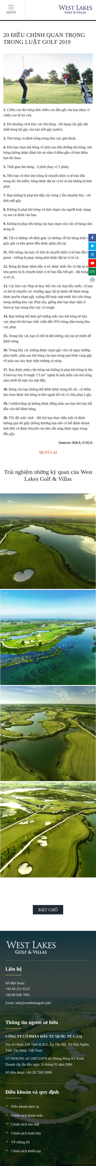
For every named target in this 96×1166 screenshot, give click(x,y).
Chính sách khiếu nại (26, 1151)
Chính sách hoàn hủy (26, 1133)
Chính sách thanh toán (27, 1115)
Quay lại (48, 452)
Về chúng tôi (20, 1142)
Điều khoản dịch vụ (25, 1106)
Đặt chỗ (48, 909)
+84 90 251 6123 (17, 989)
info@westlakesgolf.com (32, 1003)
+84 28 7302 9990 (39, 1072)
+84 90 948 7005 (17, 995)
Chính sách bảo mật (25, 1124)
